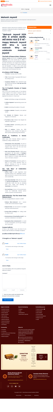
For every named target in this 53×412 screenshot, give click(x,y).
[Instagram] (12, 386)
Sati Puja (37, 40)
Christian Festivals (5, 311)
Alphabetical (21, 312)
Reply (7, 249)
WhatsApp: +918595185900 (24, 340)
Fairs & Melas (39, 312)
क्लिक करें (22, 233)
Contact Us (21, 342)
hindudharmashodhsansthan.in (26, 337)
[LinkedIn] (19, 386)
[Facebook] (8, 386)
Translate (25, 12)
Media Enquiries (5, 336)
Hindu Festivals (5, 312)
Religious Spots (40, 317)
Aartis (38, 319)
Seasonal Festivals (6, 321)
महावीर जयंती (30, 33)
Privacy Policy (18, 395)
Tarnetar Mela (38, 48)
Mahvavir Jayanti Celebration (34, 31)
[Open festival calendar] (44, 39)
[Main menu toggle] (50, 5)
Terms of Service (28, 395)
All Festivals (4, 324)
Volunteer (4, 329)
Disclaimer (36, 395)
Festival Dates (39, 311)
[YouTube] (15, 386)
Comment (5, 273)
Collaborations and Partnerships (8, 333)
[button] (46, 39)
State (20, 311)
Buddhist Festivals (5, 309)
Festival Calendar (40, 309)
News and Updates (6, 334)
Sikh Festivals (4, 316)
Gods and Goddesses (41, 316)
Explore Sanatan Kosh (41, 357)
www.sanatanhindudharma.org (39, 379)
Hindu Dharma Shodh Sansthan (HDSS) (30, 392)
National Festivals (5, 319)
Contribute (4, 331)
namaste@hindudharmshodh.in (26, 338)
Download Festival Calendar (46, 1)
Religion (20, 309)
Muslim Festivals (5, 314)
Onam (36, 55)
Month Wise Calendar (23, 314)
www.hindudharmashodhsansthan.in (15, 380)
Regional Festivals (5, 323)
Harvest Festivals (5, 317)
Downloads (39, 314)
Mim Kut (7, 1)
